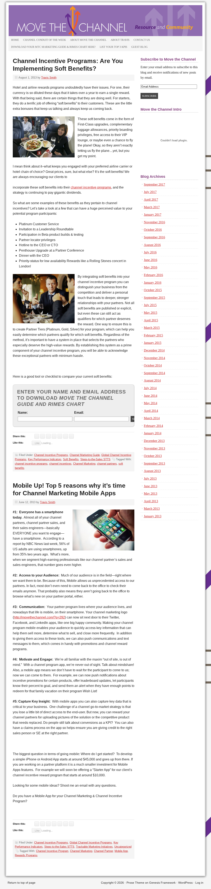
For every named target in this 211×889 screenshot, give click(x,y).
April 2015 (151, 320)
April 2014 (151, 410)
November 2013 (154, 448)
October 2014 (153, 365)
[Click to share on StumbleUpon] (54, 436)
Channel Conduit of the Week (44, 39)
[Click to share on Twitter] (42, 436)
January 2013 (152, 516)
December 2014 (154, 350)
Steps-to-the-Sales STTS (95, 459)
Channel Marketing (84, 463)
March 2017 (152, 207)
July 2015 (150, 305)
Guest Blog (139, 46)
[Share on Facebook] (59, 436)
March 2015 (152, 327)
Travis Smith (48, 77)
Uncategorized (122, 846)
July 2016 (150, 252)
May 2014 (150, 403)
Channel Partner (103, 851)
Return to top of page (21, 882)
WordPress (185, 882)
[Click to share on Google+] (48, 436)
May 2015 (150, 312)
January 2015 (152, 342)
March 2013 (152, 508)
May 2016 (150, 267)
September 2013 (154, 463)
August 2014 (152, 380)
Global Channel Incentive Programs (91, 842)
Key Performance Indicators (44, 459)
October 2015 (153, 290)
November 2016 (154, 222)
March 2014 (152, 418)
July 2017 (150, 192)
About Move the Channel (88, 39)
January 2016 (152, 282)
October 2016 (153, 229)
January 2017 (152, 214)
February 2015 (153, 335)
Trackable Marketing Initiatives (94, 846)
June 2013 (150, 486)
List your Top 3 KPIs (113, 46)
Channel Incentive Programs (51, 455)
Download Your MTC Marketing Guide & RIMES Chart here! (53, 46)
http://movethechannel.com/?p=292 (39, 617)
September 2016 (154, 237)
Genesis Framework (162, 882)
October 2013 (153, 456)
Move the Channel (55, 20)
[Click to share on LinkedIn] (36, 436)
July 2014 (150, 388)
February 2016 (153, 275)
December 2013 (154, 441)
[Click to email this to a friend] (71, 436)
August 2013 (152, 471)
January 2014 (152, 433)
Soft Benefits (71, 459)
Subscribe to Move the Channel (168, 59)
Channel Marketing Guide (85, 455)
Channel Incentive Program (52, 851)
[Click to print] (65, 436)
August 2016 (152, 245)
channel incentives (60, 463)
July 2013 (150, 478)
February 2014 (153, 426)
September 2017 (154, 184)
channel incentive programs (91, 187)
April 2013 (151, 501)
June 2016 (150, 260)
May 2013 (150, 493)
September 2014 (154, 373)
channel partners (107, 463)
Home (15, 39)
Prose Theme (135, 882)
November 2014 (154, 358)
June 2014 (150, 395)
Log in (199, 882)
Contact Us (142, 39)
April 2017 (151, 199)
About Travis (120, 39)
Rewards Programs (26, 855)
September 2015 (154, 297)
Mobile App (121, 851)
